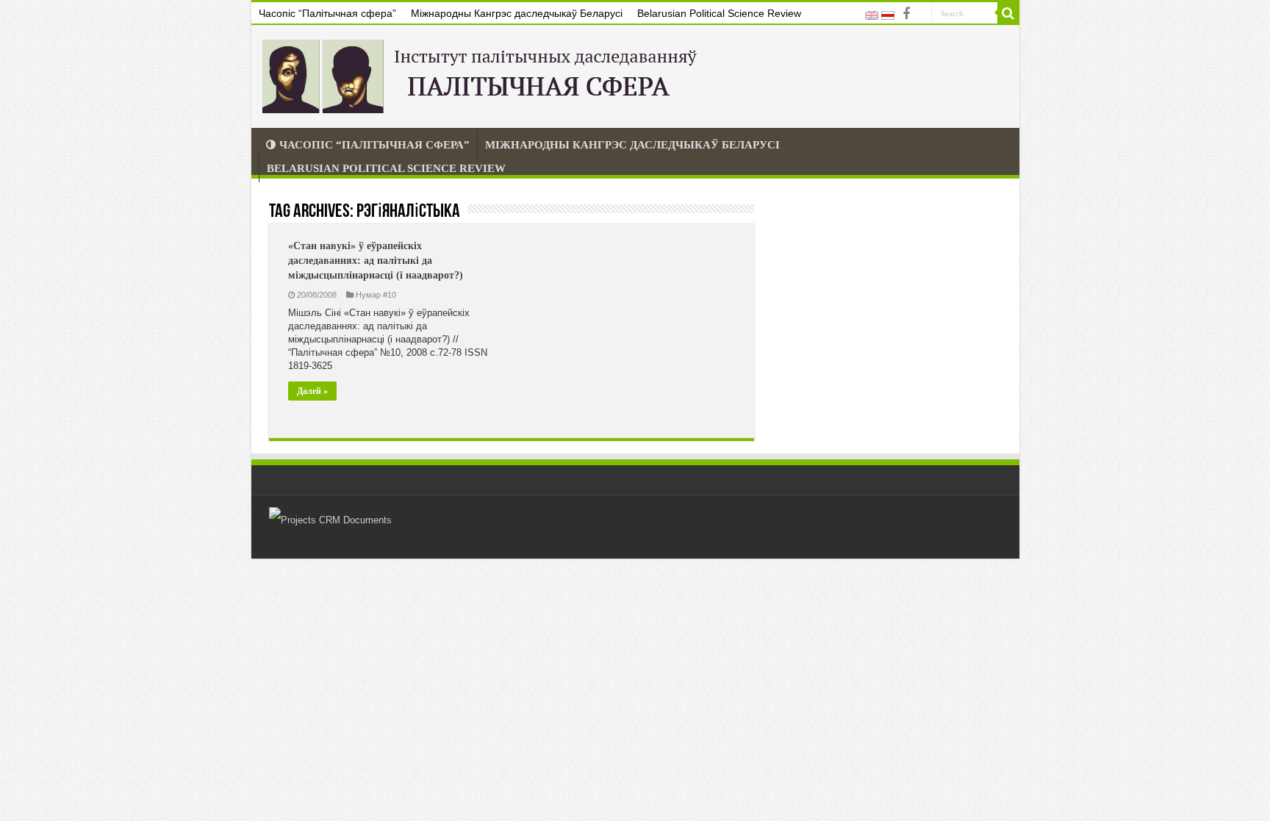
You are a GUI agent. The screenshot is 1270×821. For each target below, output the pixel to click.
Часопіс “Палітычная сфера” (327, 13)
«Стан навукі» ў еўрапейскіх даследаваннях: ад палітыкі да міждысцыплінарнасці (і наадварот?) (375, 260)
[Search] (1008, 13)
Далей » (312, 391)
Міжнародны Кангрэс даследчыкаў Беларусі (517, 13)
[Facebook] (906, 14)
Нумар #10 (376, 294)
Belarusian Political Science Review (719, 13)
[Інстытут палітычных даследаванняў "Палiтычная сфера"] (482, 73)
